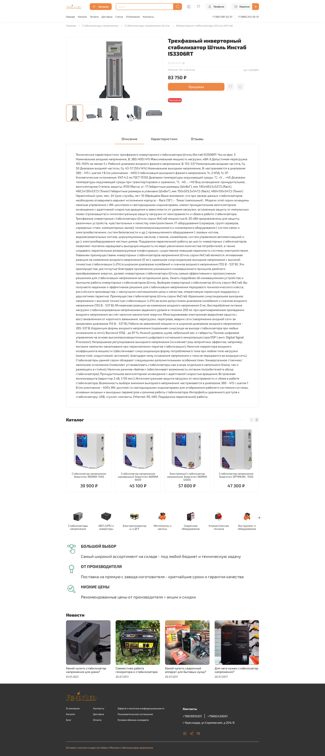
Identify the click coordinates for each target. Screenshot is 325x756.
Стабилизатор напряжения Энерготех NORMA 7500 (89, 475)
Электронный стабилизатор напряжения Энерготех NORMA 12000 (187, 476)
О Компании (133, 16)
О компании (73, 708)
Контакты (148, 16)
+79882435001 (217, 716)
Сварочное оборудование (191, 527)
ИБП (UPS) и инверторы (106, 527)
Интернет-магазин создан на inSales (86, 747)
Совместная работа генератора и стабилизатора (137, 670)
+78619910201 (192, 716)
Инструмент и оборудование (247, 527)
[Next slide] (157, 69)
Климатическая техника (219, 527)
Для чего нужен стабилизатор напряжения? (236, 670)
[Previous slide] (71, 69)
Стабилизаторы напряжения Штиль (147, 25)
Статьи (119, 16)
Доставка (107, 16)
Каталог (104, 6)
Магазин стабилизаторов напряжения (131, 747)
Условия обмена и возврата (133, 719)
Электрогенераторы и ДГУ (134, 527)
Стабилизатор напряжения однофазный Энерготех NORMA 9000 (138, 476)
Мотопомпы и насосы (162, 527)
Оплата (94, 16)
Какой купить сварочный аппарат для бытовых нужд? (185, 670)
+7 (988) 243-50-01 (248, 16)
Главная (70, 16)
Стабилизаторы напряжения (100, 25)
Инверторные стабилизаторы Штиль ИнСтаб (204, 25)
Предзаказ (196, 87)
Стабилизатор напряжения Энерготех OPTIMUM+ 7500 (236, 475)
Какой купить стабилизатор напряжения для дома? (86, 670)
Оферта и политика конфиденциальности (141, 708)
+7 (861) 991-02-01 (222, 16)
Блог (68, 719)
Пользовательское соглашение (135, 714)
